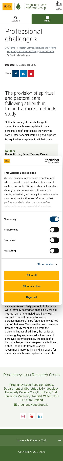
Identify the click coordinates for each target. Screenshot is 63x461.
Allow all (32, 275)
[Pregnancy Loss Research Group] (19, 6)
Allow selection (31, 286)
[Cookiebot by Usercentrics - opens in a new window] (45, 161)
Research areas (46, 51)
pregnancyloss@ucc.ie (33, 404)
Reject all (31, 297)
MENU (47, 21)
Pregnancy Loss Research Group (22, 51)
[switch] (54, 229)
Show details (45, 264)
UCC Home (10, 48)
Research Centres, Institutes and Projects (36, 48)
